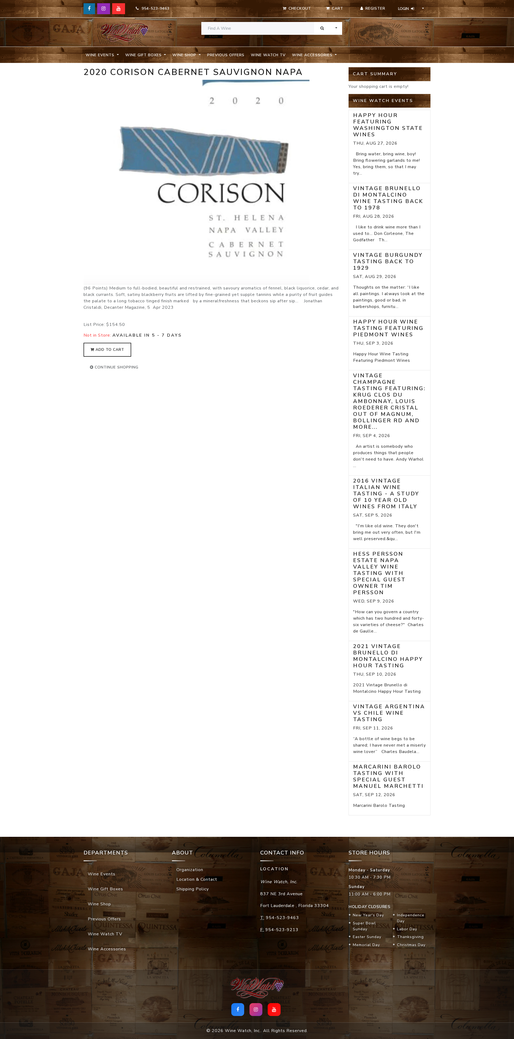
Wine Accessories (107, 949)
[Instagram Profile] (103, 8)
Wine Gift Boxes (105, 889)
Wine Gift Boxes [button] (144, 55)
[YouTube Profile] (118, 8)
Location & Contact (196, 879)
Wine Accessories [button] (313, 55)
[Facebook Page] (89, 8)
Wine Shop (99, 904)
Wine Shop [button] (185, 55)
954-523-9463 (154, 8)
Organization (189, 870)
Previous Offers (225, 55)
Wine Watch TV (268, 55)
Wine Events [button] (101, 55)
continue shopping (115, 367)
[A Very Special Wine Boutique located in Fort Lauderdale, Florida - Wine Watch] (124, 32)
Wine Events (101, 874)
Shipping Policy (192, 889)
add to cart (109, 349)
